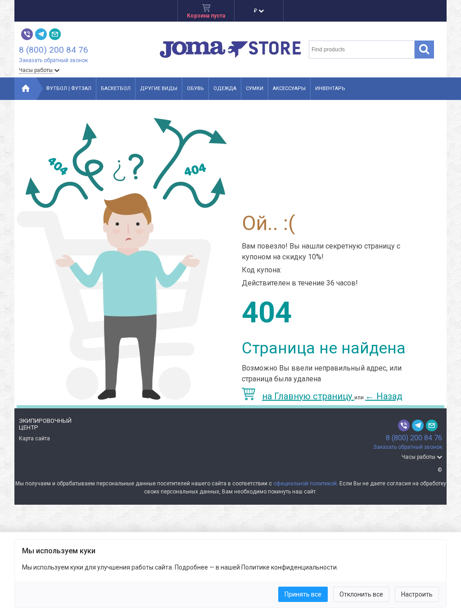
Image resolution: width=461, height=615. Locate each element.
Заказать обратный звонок (53, 60)
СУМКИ (254, 88)
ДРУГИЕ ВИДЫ (158, 88)
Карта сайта (34, 438)
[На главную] (25, 88)
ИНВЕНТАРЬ (330, 88)
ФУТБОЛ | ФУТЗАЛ (68, 88)
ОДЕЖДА (224, 88)
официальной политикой (305, 483)
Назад (383, 396)
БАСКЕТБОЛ (116, 88)
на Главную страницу (308, 396)
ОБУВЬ (195, 88)
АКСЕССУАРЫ (289, 88)
